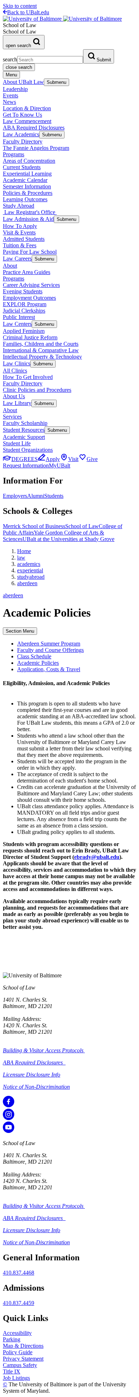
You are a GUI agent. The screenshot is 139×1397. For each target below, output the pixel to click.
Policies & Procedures (27, 193)
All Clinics (15, 371)
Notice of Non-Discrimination (36, 1087)
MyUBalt (59, 465)
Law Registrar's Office (30, 212)
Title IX (11, 1371)
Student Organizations (28, 450)
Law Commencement (27, 121)
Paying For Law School (30, 252)
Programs (13, 154)
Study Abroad (18, 206)
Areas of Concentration (29, 161)
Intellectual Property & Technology (42, 357)
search (10, 59)
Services (12, 417)
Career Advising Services (31, 285)
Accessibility (17, 1333)
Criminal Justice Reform (30, 337)
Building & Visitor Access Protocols (44, 1050)
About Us (14, 396)
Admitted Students (24, 239)
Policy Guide (17, 1352)
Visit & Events (19, 232)
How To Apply (20, 226)
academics (28, 564)
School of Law (82, 526)
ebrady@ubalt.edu (96, 857)
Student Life (17, 443)
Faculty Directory (22, 141)
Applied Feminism (24, 331)
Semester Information (27, 186)
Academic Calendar (25, 180)
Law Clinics (16, 363)
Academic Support (24, 437)
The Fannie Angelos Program (36, 148)
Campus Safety (20, 1365)
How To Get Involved (28, 377)
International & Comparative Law (41, 350)
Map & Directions (23, 1346)
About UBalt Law (23, 82)
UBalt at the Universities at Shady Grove (68, 539)
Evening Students (22, 291)
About (10, 266)
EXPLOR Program (24, 304)
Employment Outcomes (29, 298)
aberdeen (27, 583)
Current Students (22, 167)
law (21, 558)
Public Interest (19, 317)
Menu (11, 74)
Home (24, 551)
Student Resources (24, 430)
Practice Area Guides (26, 272)
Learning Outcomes (25, 199)
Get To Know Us (22, 115)
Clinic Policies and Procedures (37, 390)
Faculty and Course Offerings (50, 650)
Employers (15, 496)
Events (10, 95)
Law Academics (21, 134)
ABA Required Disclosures (34, 128)
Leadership (15, 89)
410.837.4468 (18, 1273)
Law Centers (17, 324)
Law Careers (17, 258)
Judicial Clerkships (24, 311)
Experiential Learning (27, 174)
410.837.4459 (18, 1303)
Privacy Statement (23, 1359)
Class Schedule (34, 656)
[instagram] (8, 1118)
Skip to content (20, 6)
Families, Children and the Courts (40, 344)
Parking (11, 1339)
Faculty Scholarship (25, 423)
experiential (30, 570)
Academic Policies (38, 663)
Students (53, 496)
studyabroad (31, 577)
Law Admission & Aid (28, 219)
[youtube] (8, 1131)
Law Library (17, 403)
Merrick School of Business (34, 526)
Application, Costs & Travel (48, 669)
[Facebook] (8, 1105)
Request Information (26, 465)
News (9, 102)
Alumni (35, 496)
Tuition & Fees (19, 245)
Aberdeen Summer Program (48, 644)
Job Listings (16, 1378)
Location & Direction (27, 108)
